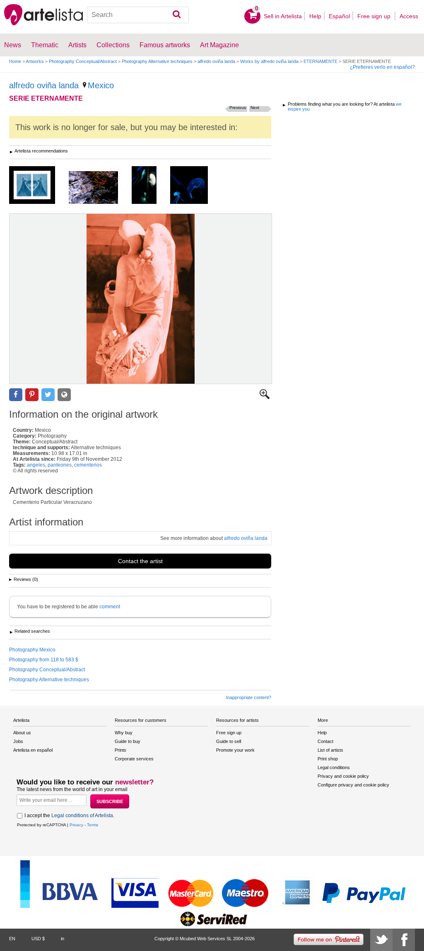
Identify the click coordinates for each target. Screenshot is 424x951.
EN (12, 938)
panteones (60, 465)
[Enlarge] (265, 397)
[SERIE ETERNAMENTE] (141, 299)
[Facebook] (404, 940)
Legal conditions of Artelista (82, 815)
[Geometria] (38, 185)
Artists (77, 44)
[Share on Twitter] (48, 394)
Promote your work (235, 750)
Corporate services (134, 758)
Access (409, 16)
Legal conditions (334, 767)
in (62, 938)
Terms (92, 825)
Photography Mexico (32, 650)
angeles (36, 465)
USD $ (38, 938)
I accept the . (69, 815)
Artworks (35, 61)
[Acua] (195, 185)
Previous (237, 107)
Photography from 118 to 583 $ (43, 660)
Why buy (123, 732)
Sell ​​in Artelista (283, 16)
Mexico (101, 85)
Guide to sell (228, 741)
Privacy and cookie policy (343, 776)
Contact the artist (140, 561)
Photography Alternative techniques (157, 61)
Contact (325, 741)
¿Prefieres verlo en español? (382, 67)
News (12, 44)
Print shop (328, 758)
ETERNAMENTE (320, 61)
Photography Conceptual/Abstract (83, 61)
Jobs (18, 741)
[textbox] (138, 15)
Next (255, 107)
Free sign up (374, 16)
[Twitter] (381, 940)
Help (315, 16)
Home (15, 61)
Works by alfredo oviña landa (269, 61)
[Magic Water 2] (99, 188)
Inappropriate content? (248, 697)
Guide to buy (127, 741)
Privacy (76, 825)
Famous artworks (165, 44)
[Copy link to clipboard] (64, 394)
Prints (120, 750)
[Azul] (150, 185)
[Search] (176, 15)
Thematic (44, 44)
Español (339, 16)
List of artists (330, 750)
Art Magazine (219, 44)
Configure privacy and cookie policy (353, 784)
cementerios (88, 465)
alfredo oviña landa (216, 61)
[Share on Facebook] (15, 394)
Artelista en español (33, 750)
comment (109, 607)
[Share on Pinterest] (32, 394)
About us (22, 732)
